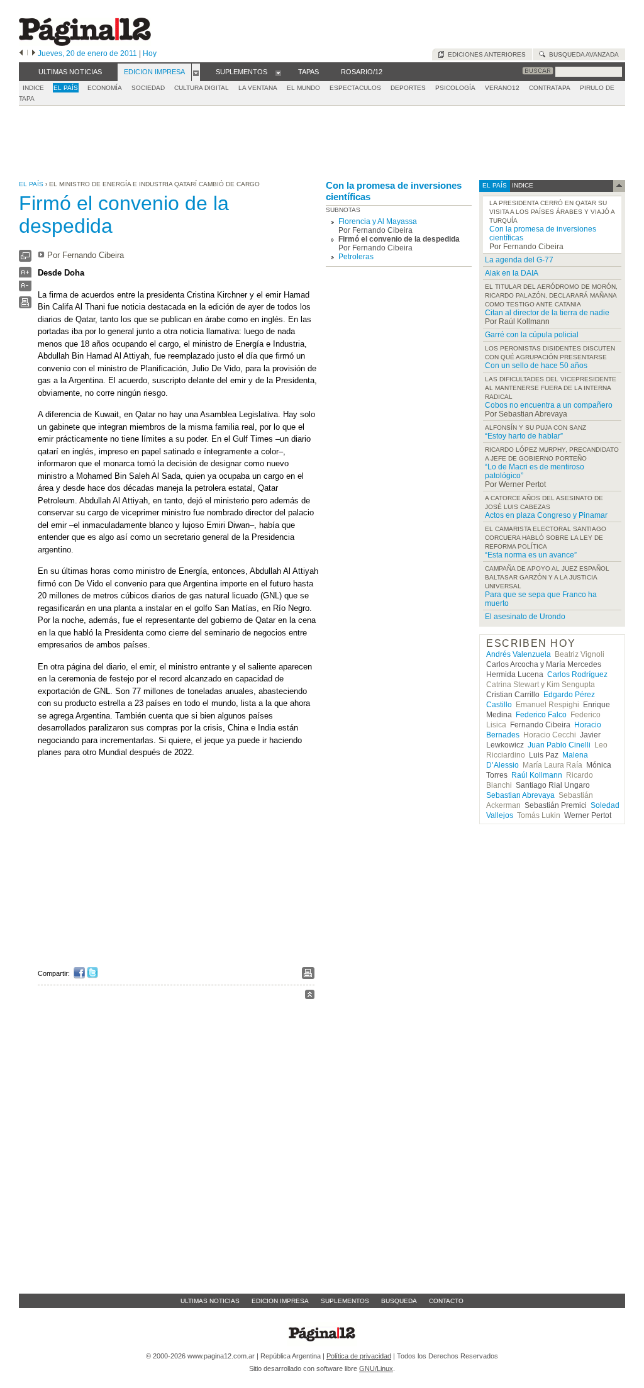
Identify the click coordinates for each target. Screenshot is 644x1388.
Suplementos (345, 1300)
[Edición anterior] (21, 53)
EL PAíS (65, 87)
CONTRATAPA (549, 87)
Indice (33, 87)
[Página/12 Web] (85, 43)
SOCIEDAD (148, 87)
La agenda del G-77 (519, 259)
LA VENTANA (257, 87)
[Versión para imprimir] (25, 305)
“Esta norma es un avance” (531, 555)
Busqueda (399, 1300)
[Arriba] (309, 996)
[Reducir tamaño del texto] (25, 288)
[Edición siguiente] (33, 53)
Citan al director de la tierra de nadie (547, 312)
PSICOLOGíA (455, 87)
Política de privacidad (358, 1356)
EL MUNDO (303, 87)
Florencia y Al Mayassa (377, 221)
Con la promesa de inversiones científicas (394, 191)
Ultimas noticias (210, 1300)
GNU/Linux (376, 1368)
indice (521, 185)
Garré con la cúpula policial (532, 334)
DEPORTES (408, 87)
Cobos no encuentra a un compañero (549, 405)
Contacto (446, 1300)
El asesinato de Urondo (525, 616)
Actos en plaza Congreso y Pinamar (546, 515)
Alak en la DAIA (511, 273)
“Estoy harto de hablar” (524, 436)
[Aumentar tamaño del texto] (25, 275)
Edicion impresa (280, 1300)
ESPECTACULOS (355, 87)
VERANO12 (502, 87)
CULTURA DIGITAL (201, 87)
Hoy (150, 53)
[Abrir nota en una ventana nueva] (25, 259)
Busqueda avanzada (582, 54)
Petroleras (356, 256)
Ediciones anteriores (485, 54)
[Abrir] (196, 72)
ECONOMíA (104, 87)
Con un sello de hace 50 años (536, 365)
